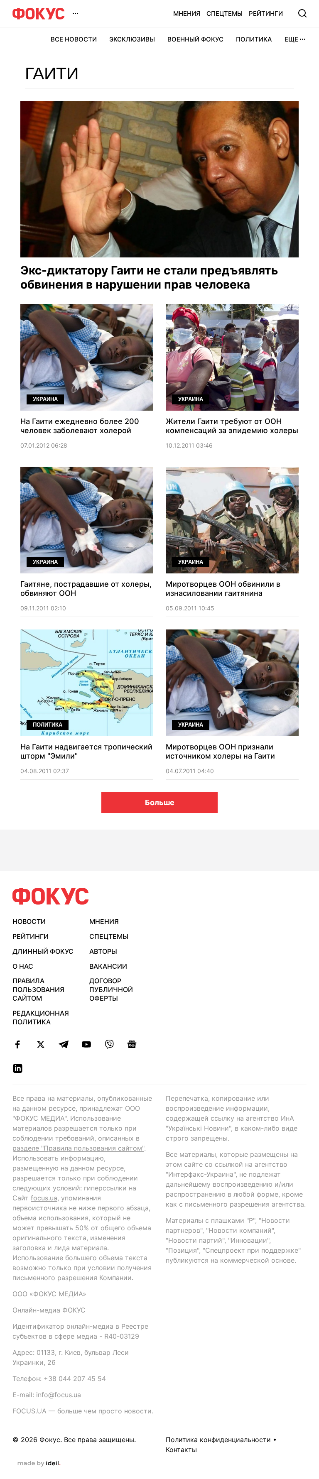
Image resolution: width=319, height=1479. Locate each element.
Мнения (186, 13)
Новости (29, 921)
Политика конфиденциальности (218, 1439)
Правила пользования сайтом (38, 989)
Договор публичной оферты (111, 989)
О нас (22, 966)
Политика (254, 39)
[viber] (109, 1044)
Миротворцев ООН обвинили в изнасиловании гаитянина (223, 588)
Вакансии (108, 966)
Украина (45, 399)
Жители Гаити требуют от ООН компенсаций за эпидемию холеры (232, 426)
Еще (291, 39)
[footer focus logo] (50, 896)
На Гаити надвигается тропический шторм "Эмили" (86, 751)
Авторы (103, 951)
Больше (159, 802)
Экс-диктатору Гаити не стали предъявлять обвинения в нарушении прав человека (149, 277)
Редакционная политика (40, 1017)
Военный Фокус (195, 39)
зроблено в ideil (39, 1464)
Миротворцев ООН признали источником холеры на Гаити (220, 751)
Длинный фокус (43, 951)
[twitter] (40, 1044)
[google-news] (132, 1044)
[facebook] (17, 1044)
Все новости (74, 39)
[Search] (302, 13)
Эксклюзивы (132, 39)
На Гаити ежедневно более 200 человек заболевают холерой (79, 426)
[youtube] (86, 1044)
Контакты (181, 1449)
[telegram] (63, 1044)
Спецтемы (224, 13)
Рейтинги (266, 13)
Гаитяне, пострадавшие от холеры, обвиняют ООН (86, 588)
